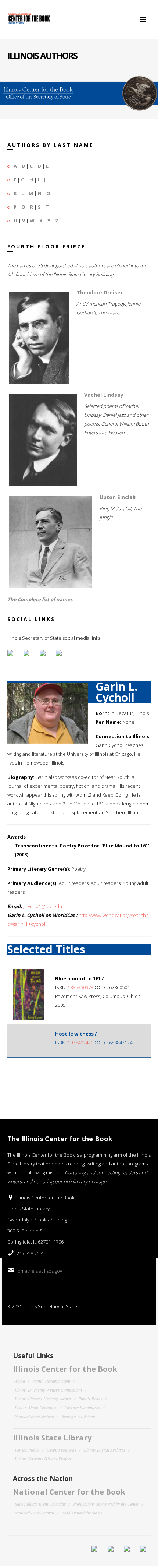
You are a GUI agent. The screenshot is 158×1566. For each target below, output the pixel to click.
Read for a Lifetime (78, 1416)
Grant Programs (61, 1450)
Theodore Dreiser (99, 292)
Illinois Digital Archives (104, 1450)
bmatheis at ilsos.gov (40, 1270)
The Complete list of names (39, 599)
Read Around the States (81, 1513)
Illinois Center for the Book (65, 1369)
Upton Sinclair (118, 497)
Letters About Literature (36, 1407)
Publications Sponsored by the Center (106, 1504)
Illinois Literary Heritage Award (43, 1398)
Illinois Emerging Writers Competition (48, 1390)
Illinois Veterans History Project (43, 1458)
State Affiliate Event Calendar (40, 1504)
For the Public (27, 1450)
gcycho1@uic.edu (42, 906)
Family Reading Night (51, 1381)
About (20, 1381)
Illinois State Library (52, 1438)
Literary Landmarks (82, 1407)
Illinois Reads (90, 1398)
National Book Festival (34, 1416)
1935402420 (80, 1042)
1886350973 (80, 987)
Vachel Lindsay (103, 394)
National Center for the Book (69, 1492)
